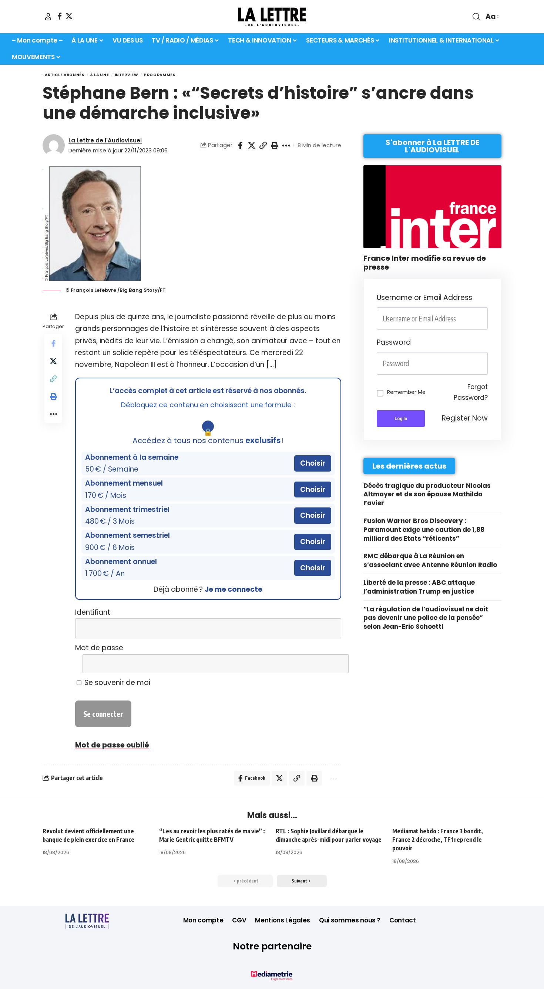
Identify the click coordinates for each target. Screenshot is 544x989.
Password (394, 342)
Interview (126, 75)
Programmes (160, 75)
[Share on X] (251, 145)
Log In (400, 418)
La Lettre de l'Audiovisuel (105, 140)
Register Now (465, 418)
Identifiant (92, 612)
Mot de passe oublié (112, 745)
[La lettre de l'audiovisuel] (272, 17)
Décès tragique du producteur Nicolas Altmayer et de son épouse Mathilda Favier (427, 494)
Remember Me (406, 392)
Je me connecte (233, 589)
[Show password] (485, 363)
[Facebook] (60, 16)
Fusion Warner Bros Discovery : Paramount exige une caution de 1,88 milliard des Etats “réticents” (423, 529)
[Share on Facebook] (240, 145)
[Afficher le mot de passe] (330, 663)
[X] (69, 16)
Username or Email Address (424, 298)
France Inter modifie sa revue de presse (424, 262)
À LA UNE (99, 75)
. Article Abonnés (64, 75)
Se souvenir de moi (116, 683)
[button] (48, 16)
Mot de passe (99, 648)
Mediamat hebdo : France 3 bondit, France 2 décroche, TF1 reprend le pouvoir (437, 839)
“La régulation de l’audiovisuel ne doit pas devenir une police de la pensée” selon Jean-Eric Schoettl (425, 618)
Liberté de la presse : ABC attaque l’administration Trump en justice (419, 587)
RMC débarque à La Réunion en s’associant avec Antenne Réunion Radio (430, 560)
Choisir (312, 463)
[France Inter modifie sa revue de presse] (432, 206)
